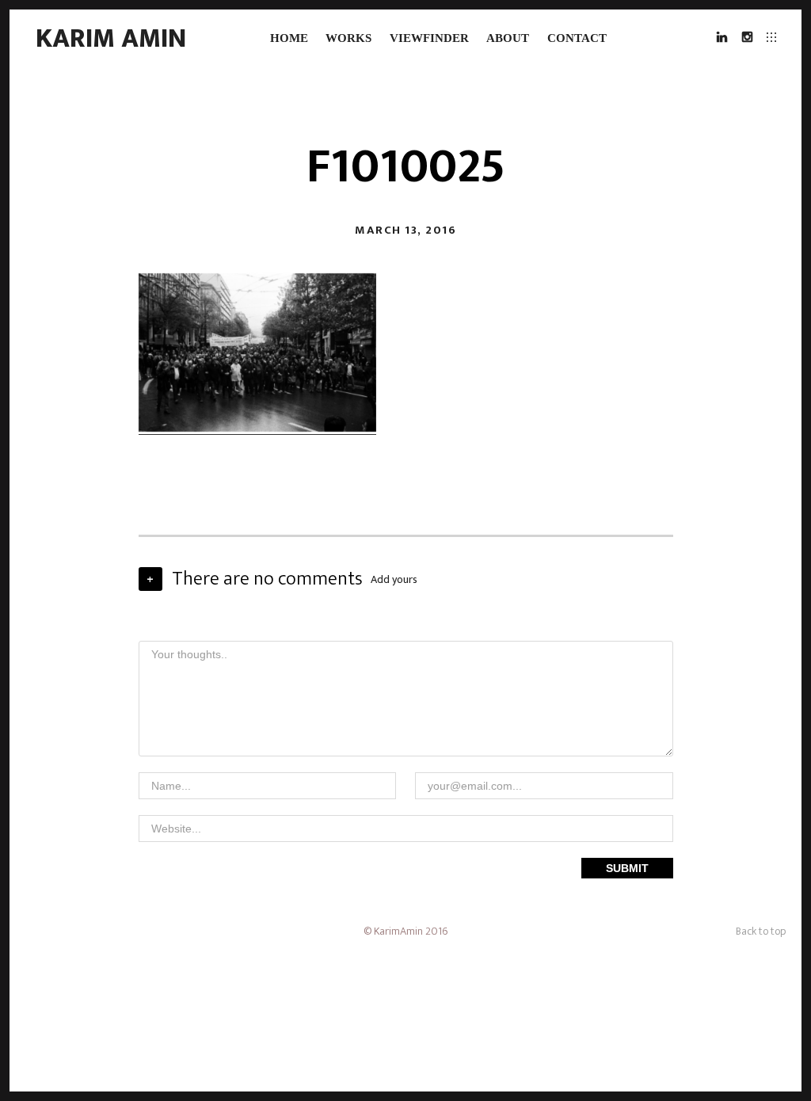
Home (289, 38)
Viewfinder (429, 38)
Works (348, 38)
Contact (577, 38)
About (507, 38)
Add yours (394, 579)
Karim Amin (111, 38)
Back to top (761, 931)
